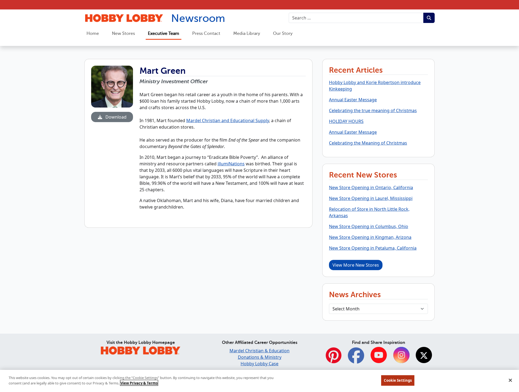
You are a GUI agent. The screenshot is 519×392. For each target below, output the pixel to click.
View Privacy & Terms (139, 382)
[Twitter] (424, 355)
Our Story (282, 33)
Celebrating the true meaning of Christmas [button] (373, 110)
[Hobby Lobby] (140, 350)
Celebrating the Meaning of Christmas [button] (368, 143)
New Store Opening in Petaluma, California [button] (373, 248)
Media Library (246, 33)
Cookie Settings (398, 380)
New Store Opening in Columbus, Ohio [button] (368, 226)
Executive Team (163, 33)
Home (92, 33)
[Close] (510, 380)
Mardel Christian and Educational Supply (227, 120)
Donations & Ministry (259, 357)
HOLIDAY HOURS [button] (346, 121)
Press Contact (206, 33)
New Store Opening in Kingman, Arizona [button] (370, 237)
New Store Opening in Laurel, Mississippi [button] (370, 198)
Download (115, 117)
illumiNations (231, 164)
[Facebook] (356, 358)
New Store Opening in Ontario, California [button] (371, 187)
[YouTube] (379, 355)
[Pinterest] (333, 358)
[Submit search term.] (429, 18)
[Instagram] (401, 355)
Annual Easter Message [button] (353, 100)
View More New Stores (355, 265)
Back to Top (502, 347)
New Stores (123, 33)
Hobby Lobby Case (259, 364)
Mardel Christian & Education (259, 351)
